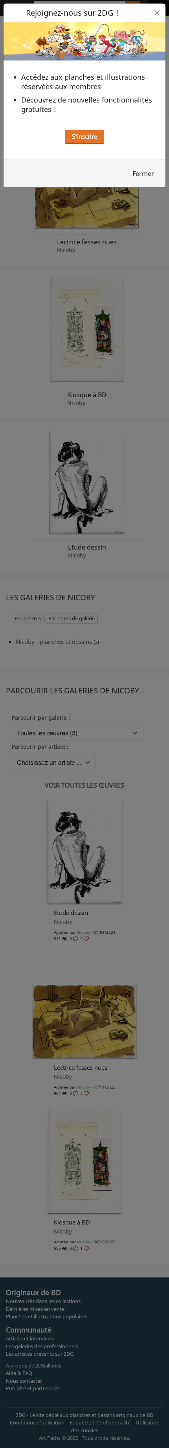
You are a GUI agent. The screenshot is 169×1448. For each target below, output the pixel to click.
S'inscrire (84, 136)
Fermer (143, 173)
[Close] (157, 12)
